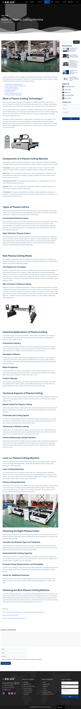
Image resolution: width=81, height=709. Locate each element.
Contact (64, 1)
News (46, 1)
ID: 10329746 (69, 95)
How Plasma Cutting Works (12, 88)
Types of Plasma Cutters (11, 87)
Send (71, 118)
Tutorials (45, 690)
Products (32, 1)
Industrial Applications (11, 90)
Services (57, 1)
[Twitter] (6, 693)
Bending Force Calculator (48, 694)
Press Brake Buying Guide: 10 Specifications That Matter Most (73, 72)
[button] (77, 2)
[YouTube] (9, 693)
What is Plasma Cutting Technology (14, 84)
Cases (44, 688)
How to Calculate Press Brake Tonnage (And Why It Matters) (73, 56)
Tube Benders (26, 694)
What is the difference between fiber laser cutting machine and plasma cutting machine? (24, 612)
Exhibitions (45, 686)
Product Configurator (47, 692)
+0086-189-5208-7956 (9, 687)
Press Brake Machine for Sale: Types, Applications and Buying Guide (73, 49)
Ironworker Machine (27, 688)
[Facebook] (4, 693)
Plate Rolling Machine (27, 690)
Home (26, 1)
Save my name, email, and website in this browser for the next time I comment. (22, 659)
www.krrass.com (39, 601)
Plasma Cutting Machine (45, 77)
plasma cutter (21, 593)
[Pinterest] (15, 693)
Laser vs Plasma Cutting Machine (14, 93)
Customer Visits (46, 684)
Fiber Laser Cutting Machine (29, 686)
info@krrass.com (7, 689)
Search (76, 42)
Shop (52, 1)
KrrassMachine (69, 86)
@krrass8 (68, 89)
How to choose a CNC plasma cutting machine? (14, 618)
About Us (39, 1)
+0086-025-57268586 (9, 685)
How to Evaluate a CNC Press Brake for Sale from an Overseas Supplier (74, 78)
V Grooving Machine (27, 692)
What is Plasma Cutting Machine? (11, 615)
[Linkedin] (12, 693)
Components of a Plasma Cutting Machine (16, 85)
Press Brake (25, 682)
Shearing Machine (27, 684)
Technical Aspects (10, 92)
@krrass (67, 92)
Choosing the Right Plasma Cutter (14, 95)
